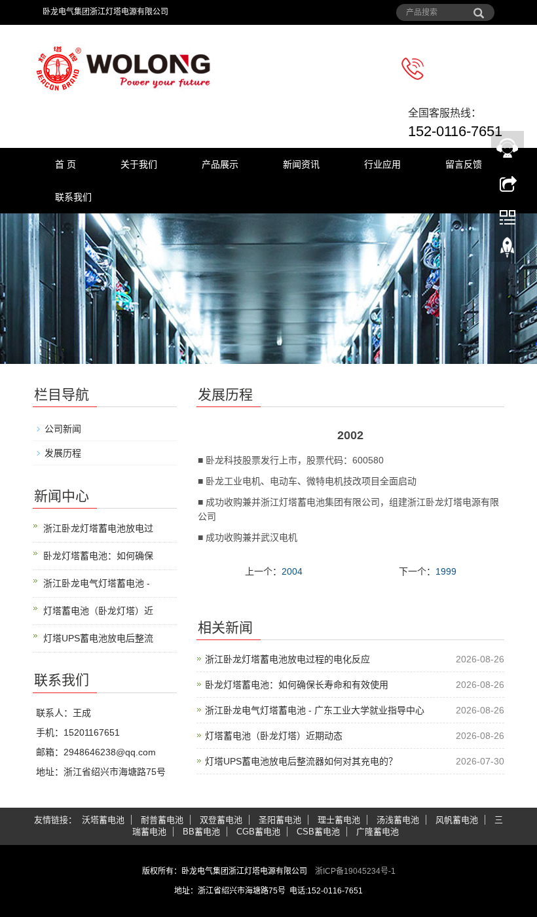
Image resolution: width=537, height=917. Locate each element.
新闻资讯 (301, 164)
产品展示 (220, 164)
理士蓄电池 (339, 820)
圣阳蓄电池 (280, 820)
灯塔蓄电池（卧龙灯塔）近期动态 (274, 735)
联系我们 (73, 197)
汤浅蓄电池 (398, 820)
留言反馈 (463, 164)
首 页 (65, 164)
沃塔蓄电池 (103, 820)
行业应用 (382, 164)
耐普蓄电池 (162, 820)
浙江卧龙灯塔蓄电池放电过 (98, 528)
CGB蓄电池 (258, 831)
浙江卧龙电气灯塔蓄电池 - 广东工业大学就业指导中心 (314, 710)
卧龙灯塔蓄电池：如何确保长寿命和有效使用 (296, 684)
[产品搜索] (478, 8)
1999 (445, 571)
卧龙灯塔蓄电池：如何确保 (98, 555)
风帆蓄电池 (456, 820)
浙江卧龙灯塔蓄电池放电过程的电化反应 (287, 659)
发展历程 (63, 453)
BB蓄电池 (201, 831)
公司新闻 (63, 428)
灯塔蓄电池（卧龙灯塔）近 (98, 610)
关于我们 (138, 164)
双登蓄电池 (221, 820)
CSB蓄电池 (318, 831)
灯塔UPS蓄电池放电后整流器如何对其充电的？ (301, 761)
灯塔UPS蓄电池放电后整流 (98, 638)
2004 (292, 571)
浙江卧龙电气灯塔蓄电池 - (96, 583)
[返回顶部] (507, 250)
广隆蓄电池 (377, 831)
